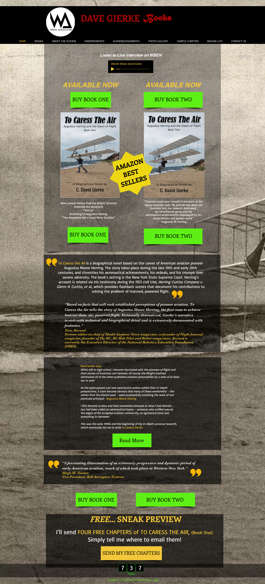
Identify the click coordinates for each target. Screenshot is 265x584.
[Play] (112, 69)
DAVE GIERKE (110, 18)
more (155, 579)
